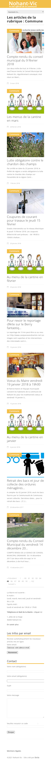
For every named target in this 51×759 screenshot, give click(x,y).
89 (23, 581)
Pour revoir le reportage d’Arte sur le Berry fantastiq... (24, 324)
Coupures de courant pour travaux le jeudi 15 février (23, 220)
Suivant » (12, 584)
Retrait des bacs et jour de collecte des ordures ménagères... (25, 484)
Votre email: (12, 644)
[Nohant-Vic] (25, 6)
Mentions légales (14, 751)
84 (40, 578)
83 (37, 578)
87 (15, 581)
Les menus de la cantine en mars (24, 118)
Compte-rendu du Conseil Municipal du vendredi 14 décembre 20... (25, 544)
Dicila (37, 757)
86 (12, 581)
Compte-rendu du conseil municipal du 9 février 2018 (25, 60)
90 (26, 581)
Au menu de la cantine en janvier (25, 439)
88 (19, 581)
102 (32, 581)
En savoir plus (13, 624)
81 (29, 578)
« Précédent (12, 578)
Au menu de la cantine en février (25, 279)
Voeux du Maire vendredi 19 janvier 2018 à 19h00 (24, 382)
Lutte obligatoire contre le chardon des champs (25, 162)
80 (25, 578)
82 (33, 578)
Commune (14, 30)
